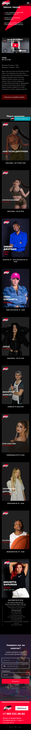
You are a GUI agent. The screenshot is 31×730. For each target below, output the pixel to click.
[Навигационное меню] (28, 3)
